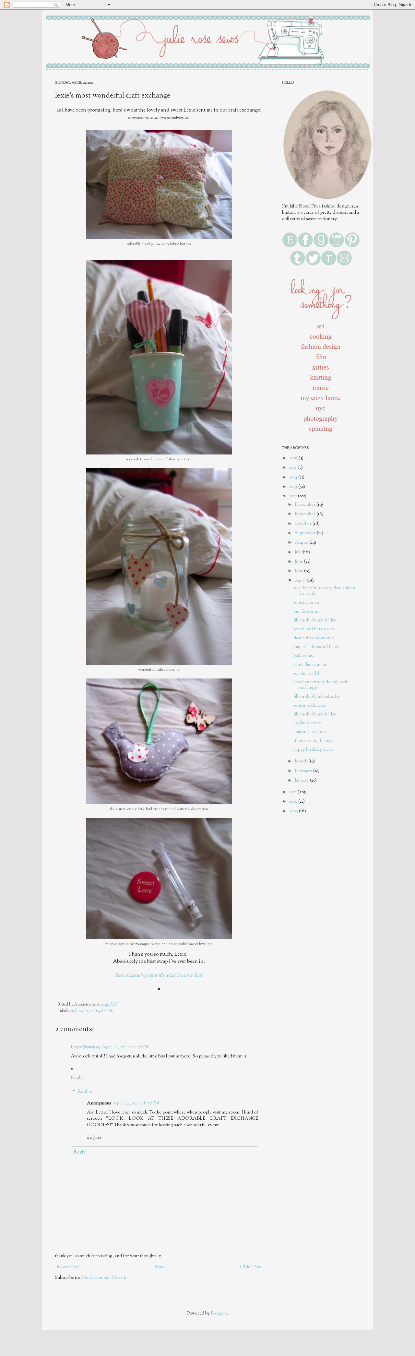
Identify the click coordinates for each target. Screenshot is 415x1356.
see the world (306, 673)
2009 (294, 811)
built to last (303, 656)
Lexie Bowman (85, 1047)
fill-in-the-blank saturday (316, 696)
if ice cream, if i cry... (314, 741)
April (301, 581)
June (299, 562)
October (304, 524)
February (304, 771)
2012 (293, 496)
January (302, 780)
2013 (293, 487)
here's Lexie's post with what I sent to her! (159, 975)
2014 (293, 477)
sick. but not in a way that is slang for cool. (324, 591)
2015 (293, 468)
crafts (94, 1011)
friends (107, 1011)
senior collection (309, 705)
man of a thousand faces (315, 647)
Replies (84, 1092)
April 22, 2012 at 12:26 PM (126, 1047)
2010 (293, 801)
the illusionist (306, 611)
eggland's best (307, 723)
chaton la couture (309, 732)
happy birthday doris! (313, 750)
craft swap (79, 1011)
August (302, 542)
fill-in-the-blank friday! (315, 620)
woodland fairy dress (313, 629)
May (299, 571)
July (299, 552)
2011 (293, 792)
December (305, 504)
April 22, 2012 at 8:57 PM (136, 1103)
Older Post (250, 1267)
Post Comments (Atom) (103, 1278)
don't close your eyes (313, 638)
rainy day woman (309, 665)
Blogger (219, 1313)
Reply (77, 1078)
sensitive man (306, 602)
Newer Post (68, 1267)
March (301, 761)
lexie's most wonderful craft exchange (320, 685)
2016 (294, 458)
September (306, 533)
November (305, 514)
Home (159, 1267)
